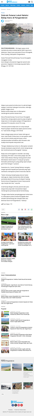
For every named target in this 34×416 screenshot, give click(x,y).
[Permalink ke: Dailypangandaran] (2, 21)
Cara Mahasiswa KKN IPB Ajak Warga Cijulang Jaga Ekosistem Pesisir (25, 227)
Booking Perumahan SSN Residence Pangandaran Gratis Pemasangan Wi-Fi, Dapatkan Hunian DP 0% (24, 244)
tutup (3, 394)
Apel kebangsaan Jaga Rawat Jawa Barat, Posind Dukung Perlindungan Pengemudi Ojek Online (16, 285)
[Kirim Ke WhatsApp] (31, 209)
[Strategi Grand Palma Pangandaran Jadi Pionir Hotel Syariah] (8, 237)
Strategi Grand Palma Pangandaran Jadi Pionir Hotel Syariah (7, 244)
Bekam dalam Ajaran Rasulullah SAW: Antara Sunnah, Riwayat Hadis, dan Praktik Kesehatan (15, 297)
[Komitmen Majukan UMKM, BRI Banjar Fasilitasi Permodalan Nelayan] (8, 253)
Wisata (3, 12)
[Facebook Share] (19, 209)
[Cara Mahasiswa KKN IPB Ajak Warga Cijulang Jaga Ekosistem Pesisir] (25, 220)
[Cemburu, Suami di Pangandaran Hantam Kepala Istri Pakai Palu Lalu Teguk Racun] (5, 328)
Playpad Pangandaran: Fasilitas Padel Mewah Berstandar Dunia (7, 227)
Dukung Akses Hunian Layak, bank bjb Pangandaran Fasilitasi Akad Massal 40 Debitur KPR (15, 291)
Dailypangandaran (8, 20)
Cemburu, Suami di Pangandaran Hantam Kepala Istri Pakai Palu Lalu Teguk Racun (17, 302)
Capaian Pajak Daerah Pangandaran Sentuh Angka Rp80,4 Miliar (20, 320)
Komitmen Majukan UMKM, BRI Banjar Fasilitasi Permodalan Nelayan (8, 260)
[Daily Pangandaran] (12, 2)
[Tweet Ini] (22, 209)
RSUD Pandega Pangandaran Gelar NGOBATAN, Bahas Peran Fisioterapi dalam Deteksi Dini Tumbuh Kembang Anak (20, 313)
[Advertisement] (17, 86)
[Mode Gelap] (29, 2)
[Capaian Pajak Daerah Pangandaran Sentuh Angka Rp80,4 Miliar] (5, 321)
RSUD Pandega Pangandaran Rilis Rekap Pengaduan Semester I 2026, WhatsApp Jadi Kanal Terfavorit (21, 335)
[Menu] (2, 1)
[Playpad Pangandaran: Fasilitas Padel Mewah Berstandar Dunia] (8, 220)
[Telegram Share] (28, 209)
